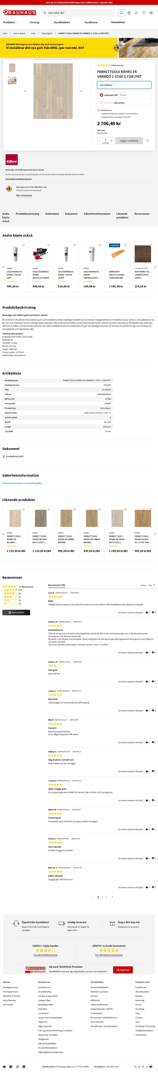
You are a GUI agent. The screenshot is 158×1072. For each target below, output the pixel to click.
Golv (33, 33)
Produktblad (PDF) (15, 456)
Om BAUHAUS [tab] (97, 982)
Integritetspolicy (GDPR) (102, 1009)
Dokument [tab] (11, 448)
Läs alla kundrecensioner (45, 955)
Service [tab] (6, 982)
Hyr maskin (8, 1004)
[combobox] (77, 13)
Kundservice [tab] (44, 982)
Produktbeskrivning (27, 213)
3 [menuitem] (105, 897)
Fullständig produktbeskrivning (19, 179)
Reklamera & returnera (128, 926)
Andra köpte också (6, 217)
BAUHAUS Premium (11, 996)
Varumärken (118, 22)
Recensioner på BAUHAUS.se (104, 1017)
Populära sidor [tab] (142, 982)
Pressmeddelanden (100, 987)
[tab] (56, 586)
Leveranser (43, 1013)
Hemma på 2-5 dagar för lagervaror (78, 928)
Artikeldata (52, 213)
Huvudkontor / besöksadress (104, 1026)
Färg (137, 1013)
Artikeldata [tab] (11, 373)
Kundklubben (62, 22)
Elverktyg (139, 1009)
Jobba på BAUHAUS (99, 1004)
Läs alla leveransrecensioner (109, 955)
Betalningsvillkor (46, 1004)
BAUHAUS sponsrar (99, 991)
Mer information (24, 195)
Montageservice (10, 987)
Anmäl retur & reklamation (50, 1017)
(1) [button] (20, 596)
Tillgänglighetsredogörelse (50, 1052)
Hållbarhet (95, 1000)
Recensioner (142, 213)
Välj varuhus (119, 102)
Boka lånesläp (9, 1000)
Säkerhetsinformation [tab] (20, 475)
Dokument (71, 213)
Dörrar (138, 1004)
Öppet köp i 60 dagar (48, 1034)
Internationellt (97, 1021)
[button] (16, 612)
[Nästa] (81, 91)
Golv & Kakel (19, 33)
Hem (5, 33)
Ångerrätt (42, 1021)
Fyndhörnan (140, 987)
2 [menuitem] (102, 897)
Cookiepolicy (97, 1013)
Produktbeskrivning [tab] (19, 307)
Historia (94, 996)
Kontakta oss (44, 987)
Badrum (139, 996)
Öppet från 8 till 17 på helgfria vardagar (35, 928)
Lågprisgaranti (45, 1026)
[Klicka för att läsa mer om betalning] (144, 1067)
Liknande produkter (122, 215)
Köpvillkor (43, 1009)
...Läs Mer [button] (103, 644)
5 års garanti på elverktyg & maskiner (55, 1030)
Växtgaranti (43, 1039)
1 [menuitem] (98, 897)
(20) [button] (20, 590)
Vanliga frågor (44, 1000)
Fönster (139, 1017)
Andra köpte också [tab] (17, 235)
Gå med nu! (123, 970)
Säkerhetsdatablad (47, 1043)
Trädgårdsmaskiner (144, 1030)
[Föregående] (25, 91)
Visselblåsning (44, 991)
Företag (34, 22)
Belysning (139, 1000)
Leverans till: (111, 95)
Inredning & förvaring (145, 1026)
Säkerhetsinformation (97, 213)
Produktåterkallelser (47, 1047)
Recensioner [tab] (12, 577)
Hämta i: (108, 102)
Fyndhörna (91, 22)
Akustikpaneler (142, 991)
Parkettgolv (47, 33)
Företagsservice (11, 991)
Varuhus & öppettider (48, 996)
